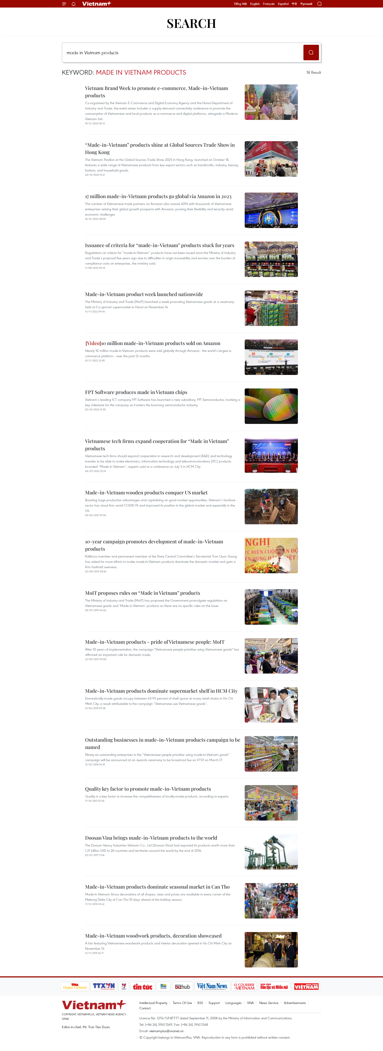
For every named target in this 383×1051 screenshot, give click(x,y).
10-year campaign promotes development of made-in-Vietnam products (154, 545)
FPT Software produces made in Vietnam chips (136, 392)
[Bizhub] (182, 986)
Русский (306, 4)
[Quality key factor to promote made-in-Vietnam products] (271, 803)
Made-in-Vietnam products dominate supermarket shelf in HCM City (161, 690)
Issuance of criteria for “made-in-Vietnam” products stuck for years (159, 245)
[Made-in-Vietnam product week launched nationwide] (271, 308)
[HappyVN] (75, 986)
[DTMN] (274, 986)
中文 (294, 3)
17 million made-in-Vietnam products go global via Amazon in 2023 (158, 196)
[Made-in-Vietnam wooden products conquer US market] (271, 506)
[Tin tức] (142, 986)
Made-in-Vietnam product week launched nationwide (144, 294)
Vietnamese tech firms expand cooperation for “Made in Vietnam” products (157, 445)
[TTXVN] (103, 986)
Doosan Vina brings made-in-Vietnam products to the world (151, 837)
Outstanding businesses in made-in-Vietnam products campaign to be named (162, 743)
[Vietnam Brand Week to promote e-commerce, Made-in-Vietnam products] (271, 102)
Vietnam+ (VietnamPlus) (97, 3)
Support (214, 1002)
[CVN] (244, 986)
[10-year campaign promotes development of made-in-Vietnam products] (271, 555)
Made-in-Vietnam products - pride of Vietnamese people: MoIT (155, 641)
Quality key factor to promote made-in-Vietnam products (148, 788)
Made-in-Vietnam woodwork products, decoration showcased (153, 935)
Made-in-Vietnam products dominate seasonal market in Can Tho (157, 886)
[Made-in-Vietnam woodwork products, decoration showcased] (271, 949)
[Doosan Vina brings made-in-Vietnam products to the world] (271, 852)
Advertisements (295, 1002)
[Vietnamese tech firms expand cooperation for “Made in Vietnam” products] (271, 455)
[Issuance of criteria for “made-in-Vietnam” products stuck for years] (271, 259)
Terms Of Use (182, 1002)
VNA (250, 1002)
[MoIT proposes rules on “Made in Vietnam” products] (271, 607)
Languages (233, 1002)
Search (191, 22)
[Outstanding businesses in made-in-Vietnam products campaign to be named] (271, 754)
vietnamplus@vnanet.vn (166, 1031)
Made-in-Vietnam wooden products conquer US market (146, 492)
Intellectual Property (153, 1002)
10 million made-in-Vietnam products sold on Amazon (160, 343)
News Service (268, 1002)
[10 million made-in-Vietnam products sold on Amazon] (271, 357)
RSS (200, 1002)
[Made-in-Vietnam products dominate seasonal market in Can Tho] (271, 900)
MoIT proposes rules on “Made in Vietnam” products (142, 592)
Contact (145, 1008)
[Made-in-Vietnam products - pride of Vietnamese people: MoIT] (271, 656)
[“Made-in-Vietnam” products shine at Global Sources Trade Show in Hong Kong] (271, 159)
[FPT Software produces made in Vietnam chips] (271, 406)
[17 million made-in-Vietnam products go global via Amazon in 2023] (271, 210)
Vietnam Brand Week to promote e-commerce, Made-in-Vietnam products (156, 92)
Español (283, 4)
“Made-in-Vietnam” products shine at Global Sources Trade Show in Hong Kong (160, 148)
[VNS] (212, 986)
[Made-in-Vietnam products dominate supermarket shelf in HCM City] (271, 705)
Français (269, 4)
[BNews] (163, 986)
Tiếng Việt (240, 4)
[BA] (306, 986)
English (255, 4)
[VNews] (123, 986)
